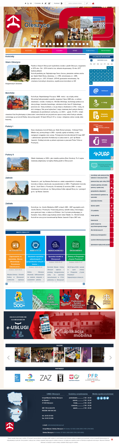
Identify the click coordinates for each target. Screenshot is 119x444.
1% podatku (95, 210)
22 (108, 77)
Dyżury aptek (95, 206)
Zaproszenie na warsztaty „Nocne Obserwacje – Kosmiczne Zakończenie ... (15, 262)
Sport (75, 50)
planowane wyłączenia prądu (100, 244)
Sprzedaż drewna (96, 201)
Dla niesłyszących (97, 230)
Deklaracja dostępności (98, 235)
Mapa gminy (95, 215)
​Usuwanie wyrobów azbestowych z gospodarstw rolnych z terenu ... (35, 260)
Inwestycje (35, 251)
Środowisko (106, 50)
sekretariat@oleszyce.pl (56, 425)
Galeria (59, 50)
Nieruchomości (55, 251)
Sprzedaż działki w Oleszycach (55, 258)
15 (108, 74)
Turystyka (90, 50)
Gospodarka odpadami (98, 191)
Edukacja (44, 50)
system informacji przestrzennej (101, 240)
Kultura (28, 50)
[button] (112, 439)
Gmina (13, 50)
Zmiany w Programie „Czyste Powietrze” (76, 258)
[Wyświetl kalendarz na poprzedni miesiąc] (91, 60)
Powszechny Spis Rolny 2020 (100, 181)
